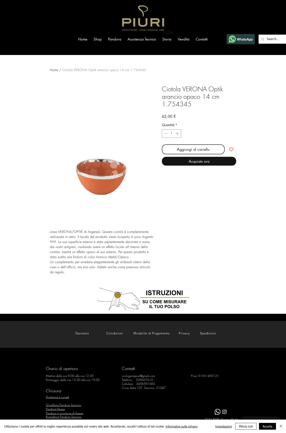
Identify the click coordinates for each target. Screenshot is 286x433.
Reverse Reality (230, 419)
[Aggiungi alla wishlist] (231, 149)
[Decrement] (165, 133)
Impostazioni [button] (223, 426)
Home (54, 70)
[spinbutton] (171, 133)
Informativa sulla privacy (182, 426)
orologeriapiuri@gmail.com (138, 376)
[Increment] (177, 133)
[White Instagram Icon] (224, 412)
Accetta (267, 426)
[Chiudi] (280, 426)
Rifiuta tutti (246, 426)
